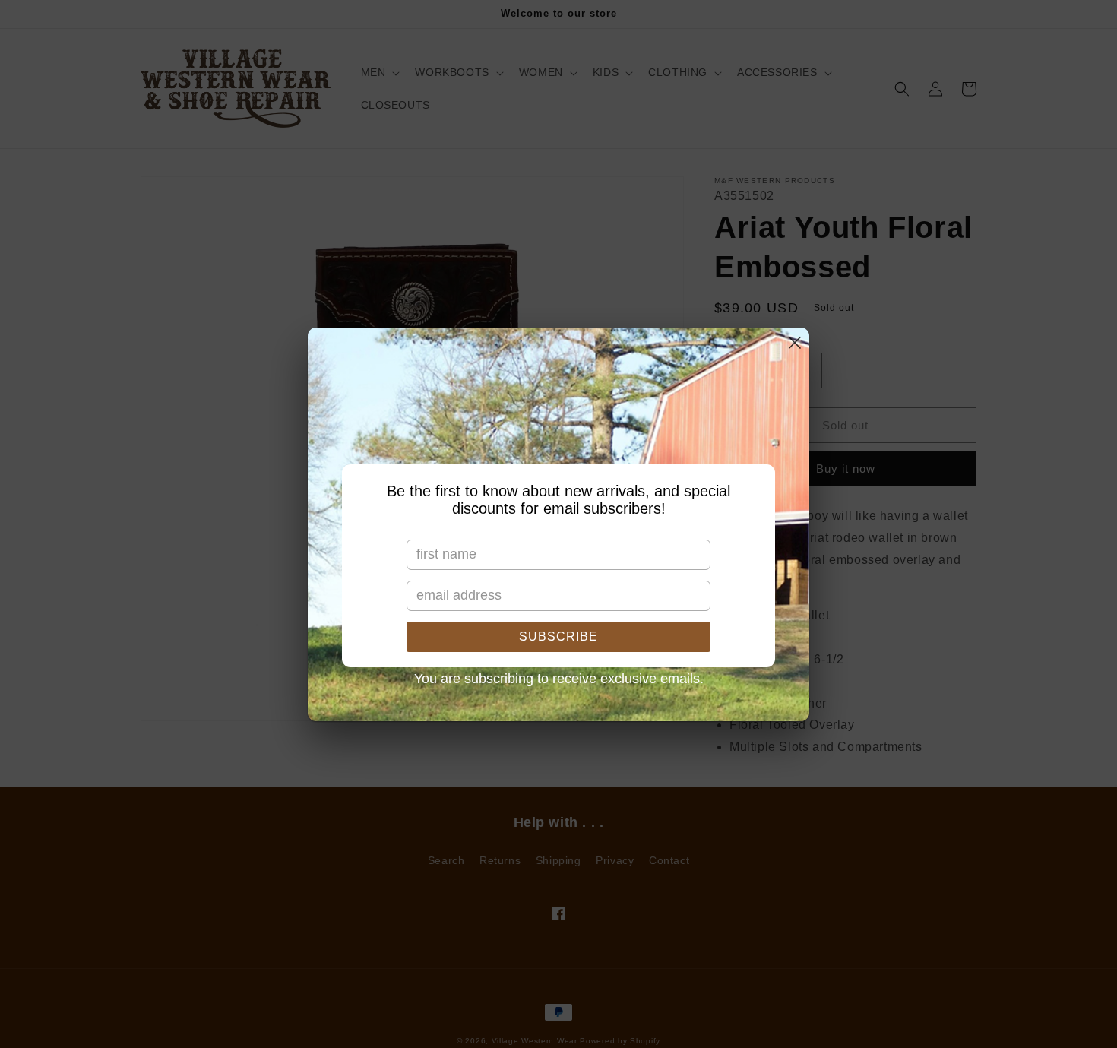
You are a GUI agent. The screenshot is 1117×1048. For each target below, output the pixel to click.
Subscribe (558, 636)
